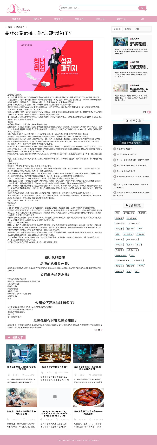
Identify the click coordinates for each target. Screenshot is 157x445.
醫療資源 (119, 266)
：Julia (47, 372)
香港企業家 (138, 260)
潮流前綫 (128, 29)
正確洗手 (119, 229)
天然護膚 (119, 250)
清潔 (137, 271)
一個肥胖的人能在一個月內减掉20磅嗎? (131, 165)
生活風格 (79, 18)
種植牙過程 (120, 223)
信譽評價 (140, 234)
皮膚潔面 (142, 213)
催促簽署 (130, 266)
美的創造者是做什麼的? (124, 171)
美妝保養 (16, 18)
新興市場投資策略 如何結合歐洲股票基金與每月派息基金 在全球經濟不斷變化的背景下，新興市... (131, 74)
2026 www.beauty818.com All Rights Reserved (78, 440)
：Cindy (80, 375)
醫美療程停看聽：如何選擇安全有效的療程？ (139, 91)
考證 (117, 234)
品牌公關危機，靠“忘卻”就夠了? (38, 33)
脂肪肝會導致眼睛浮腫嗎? (132, 143)
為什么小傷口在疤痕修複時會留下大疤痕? (131, 160)
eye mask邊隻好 (122, 260)
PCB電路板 (131, 218)
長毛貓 (129, 245)
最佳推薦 (117, 29)
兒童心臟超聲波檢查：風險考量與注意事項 (139, 44)
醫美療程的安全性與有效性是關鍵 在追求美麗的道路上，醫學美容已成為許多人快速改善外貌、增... (131, 98)
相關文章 (17, 337)
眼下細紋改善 (129, 213)
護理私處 (119, 218)
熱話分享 (100, 18)
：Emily (14, 375)
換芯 (138, 245)
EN (142, 18)
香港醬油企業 (134, 223)
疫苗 (129, 271)
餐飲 (140, 229)
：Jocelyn (14, 419)
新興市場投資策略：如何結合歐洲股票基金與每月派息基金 (139, 68)
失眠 (117, 213)
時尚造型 (37, 18)
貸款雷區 (130, 229)
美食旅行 (58, 18)
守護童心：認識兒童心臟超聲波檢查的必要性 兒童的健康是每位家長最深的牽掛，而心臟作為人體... (131, 51)
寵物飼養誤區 (132, 239)
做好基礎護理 (121, 255)
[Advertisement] (131, 293)
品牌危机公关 (39, 166)
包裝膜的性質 (132, 250)
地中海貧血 (128, 234)
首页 (10, 27)
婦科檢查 (119, 271)
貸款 (132, 255)
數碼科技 (121, 18)
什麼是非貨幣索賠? (123, 149)
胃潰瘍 (141, 266)
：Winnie (47, 419)
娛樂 (137, 29)
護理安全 (119, 245)
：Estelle (81, 419)
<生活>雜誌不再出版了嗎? (125, 154)
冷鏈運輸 (119, 239)
